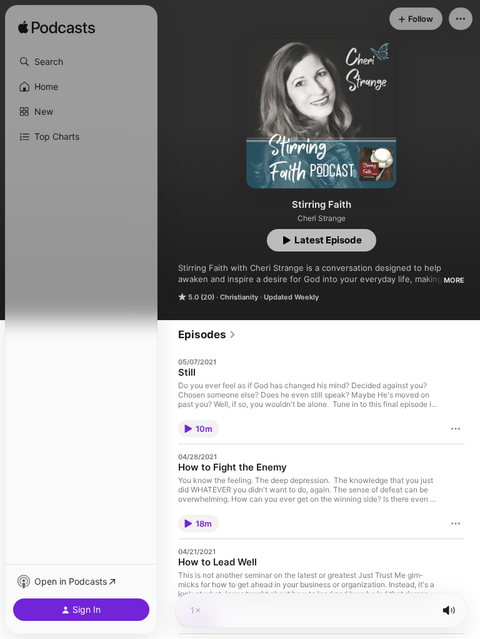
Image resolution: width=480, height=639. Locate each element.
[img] (56, 28)
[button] (81, 61)
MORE (454, 280)
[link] (207, 334)
